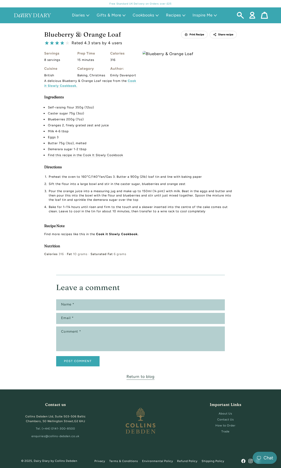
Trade (225, 431)
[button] (80, 15)
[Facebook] (243, 461)
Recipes (173, 15)
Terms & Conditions (123, 461)
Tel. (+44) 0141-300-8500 (55, 428)
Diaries (78, 15)
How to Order (225, 425)
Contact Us (225, 419)
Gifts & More (109, 15)
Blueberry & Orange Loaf (82, 34)
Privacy (99, 461)
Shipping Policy (213, 461)
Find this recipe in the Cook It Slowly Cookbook (85, 155)
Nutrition (52, 246)
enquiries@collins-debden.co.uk (55, 436)
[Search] (240, 15)
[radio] (46, 43)
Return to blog (140, 376)
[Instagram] (250, 461)
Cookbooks (143, 15)
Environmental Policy (157, 461)
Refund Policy (187, 461)
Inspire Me (202, 15)
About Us (225, 413)
